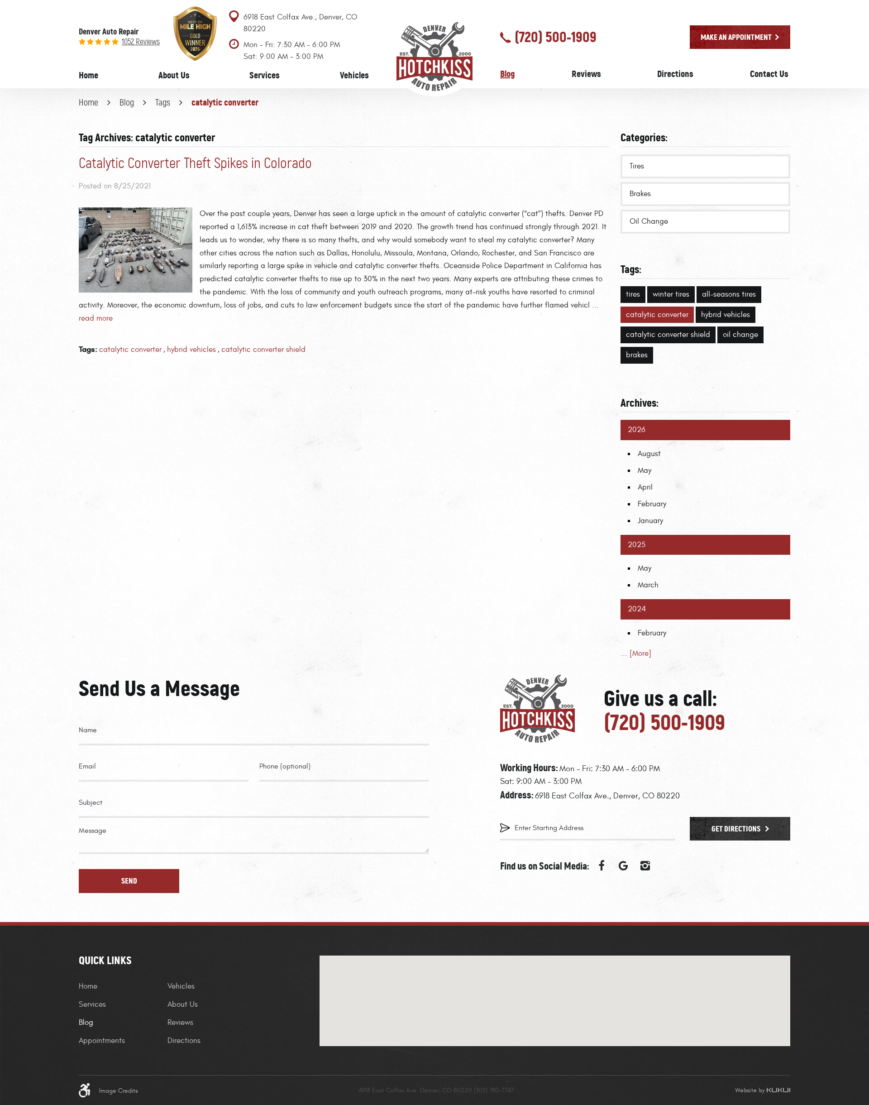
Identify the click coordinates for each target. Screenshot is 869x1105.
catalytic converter (224, 102)
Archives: (640, 403)
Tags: (631, 269)
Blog (507, 74)
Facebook (601, 866)
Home (88, 75)
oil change (740, 334)
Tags (162, 102)
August (649, 453)
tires (633, 294)
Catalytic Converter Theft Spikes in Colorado (195, 163)
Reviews (586, 74)
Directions (675, 74)
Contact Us (769, 74)
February (652, 504)
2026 (636, 429)
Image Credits (118, 1091)
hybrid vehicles (191, 349)
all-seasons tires (729, 294)
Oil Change (649, 221)
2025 (636, 544)
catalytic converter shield (263, 349)
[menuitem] (88, 75)
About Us (174, 75)
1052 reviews (141, 42)
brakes (637, 355)
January (650, 520)
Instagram (645, 866)
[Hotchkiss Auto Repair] (434, 55)
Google (623, 866)
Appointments (102, 1040)
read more (96, 318)
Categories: (644, 137)
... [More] (636, 653)
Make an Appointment (736, 37)
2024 (637, 609)
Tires (637, 166)
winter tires (671, 294)
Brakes (640, 193)
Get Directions (736, 829)
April (645, 487)
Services (264, 75)
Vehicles (354, 75)
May (644, 470)
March (648, 585)
